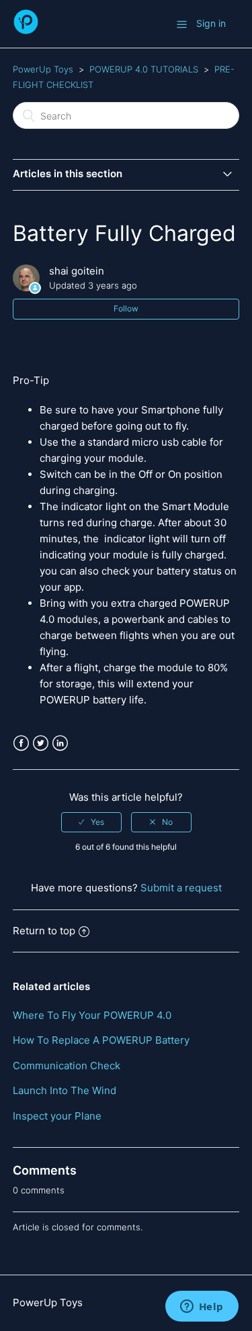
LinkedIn (60, 743)
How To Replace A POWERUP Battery (101, 1040)
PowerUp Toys (43, 69)
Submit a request (181, 887)
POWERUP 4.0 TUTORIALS (143, 69)
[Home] (26, 30)
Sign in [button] (211, 23)
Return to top (44, 930)
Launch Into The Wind (64, 1090)
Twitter (40, 743)
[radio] (91, 822)
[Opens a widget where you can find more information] (202, 1307)
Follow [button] (126, 308)
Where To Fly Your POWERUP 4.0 (92, 1015)
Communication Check (66, 1065)
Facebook (21, 743)
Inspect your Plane (57, 1116)
